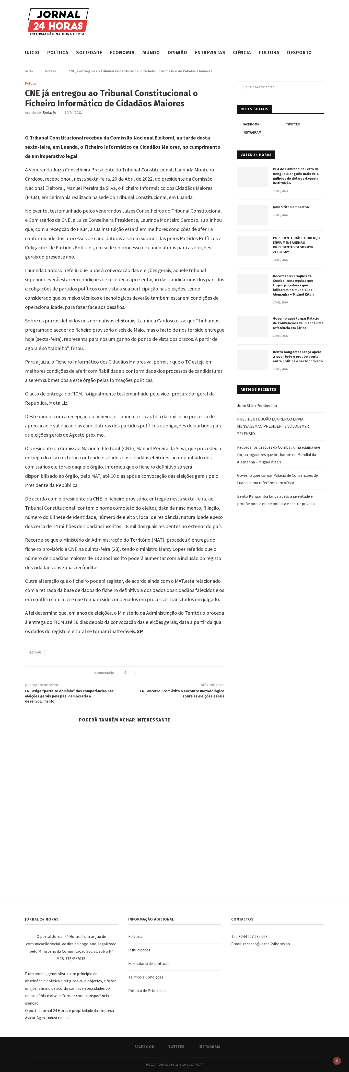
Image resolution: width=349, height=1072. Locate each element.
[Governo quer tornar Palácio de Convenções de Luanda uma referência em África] (252, 326)
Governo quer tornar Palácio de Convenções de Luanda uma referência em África (298, 323)
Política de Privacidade (148, 990)
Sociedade (89, 52)
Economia (122, 52)
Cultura (269, 52)
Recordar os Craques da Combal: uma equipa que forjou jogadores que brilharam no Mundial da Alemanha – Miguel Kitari (293, 285)
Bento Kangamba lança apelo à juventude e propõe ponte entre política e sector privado (298, 356)
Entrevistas (210, 52)
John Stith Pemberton (291, 207)
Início (32, 52)
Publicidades (139, 949)
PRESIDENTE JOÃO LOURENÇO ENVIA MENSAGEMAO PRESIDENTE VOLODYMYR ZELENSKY (296, 245)
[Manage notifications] (337, 1061)
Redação (49, 112)
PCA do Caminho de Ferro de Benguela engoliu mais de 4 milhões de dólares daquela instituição (296, 176)
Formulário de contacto (149, 963)
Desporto (299, 52)
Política (57, 52)
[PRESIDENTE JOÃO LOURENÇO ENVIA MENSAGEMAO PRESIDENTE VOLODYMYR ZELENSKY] (252, 246)
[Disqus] (124, 808)
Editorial (136, 936)
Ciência (242, 52)
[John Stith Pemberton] (252, 215)
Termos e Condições (146, 977)
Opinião (177, 52)
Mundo (151, 52)
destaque (34, 652)
